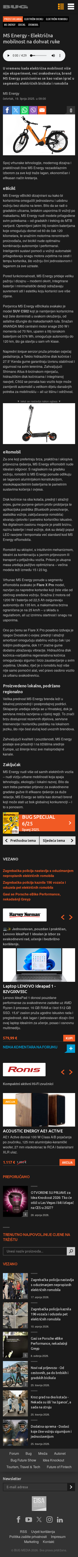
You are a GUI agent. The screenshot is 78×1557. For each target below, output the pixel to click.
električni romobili (57, 19)
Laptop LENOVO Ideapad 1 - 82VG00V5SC (29, 989)
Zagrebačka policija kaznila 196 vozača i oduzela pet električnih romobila (34, 885)
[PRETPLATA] (71, 1487)
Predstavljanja (13, 19)
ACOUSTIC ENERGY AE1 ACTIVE (33, 1130)
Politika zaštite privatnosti (28, 1536)
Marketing (31, 1541)
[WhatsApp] (24, 110)
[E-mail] (42, 110)
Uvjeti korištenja (43, 1531)
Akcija (67, 1162)
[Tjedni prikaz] (61, 7)
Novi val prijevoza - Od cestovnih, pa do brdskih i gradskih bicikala (49, 1373)
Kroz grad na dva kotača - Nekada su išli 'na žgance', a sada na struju (51, 1402)
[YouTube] (29, 1520)
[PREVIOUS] (62, 917)
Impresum (58, 1536)
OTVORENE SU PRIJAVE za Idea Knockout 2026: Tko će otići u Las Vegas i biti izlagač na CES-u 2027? (52, 1200)
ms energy (9, 24)
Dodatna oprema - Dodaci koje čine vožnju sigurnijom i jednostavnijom (51, 1431)
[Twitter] (16, 110)
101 (25, 1296)
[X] (39, 1520)
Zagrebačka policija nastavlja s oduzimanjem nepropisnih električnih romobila (38, 873)
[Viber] (33, 110)
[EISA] (39, 1504)
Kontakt (48, 1541)
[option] (39, 984)
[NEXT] (71, 917)
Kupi (69, 1038)
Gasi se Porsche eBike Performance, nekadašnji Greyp (49, 1343)
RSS (23, 1531)
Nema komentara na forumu (30, 1047)
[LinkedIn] (60, 1520)
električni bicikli (33, 19)
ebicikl (22, 24)
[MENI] (71, 7)
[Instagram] (49, 1520)
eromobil (33, 24)
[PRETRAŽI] (71, 1251)
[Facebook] (7, 110)
